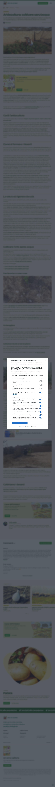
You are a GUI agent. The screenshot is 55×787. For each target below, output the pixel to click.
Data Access (27, 426)
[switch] (40, 381)
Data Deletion (21, 426)
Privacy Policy (33, 426)
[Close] (46, 360)
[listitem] (27, 378)
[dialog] (27, 393)
